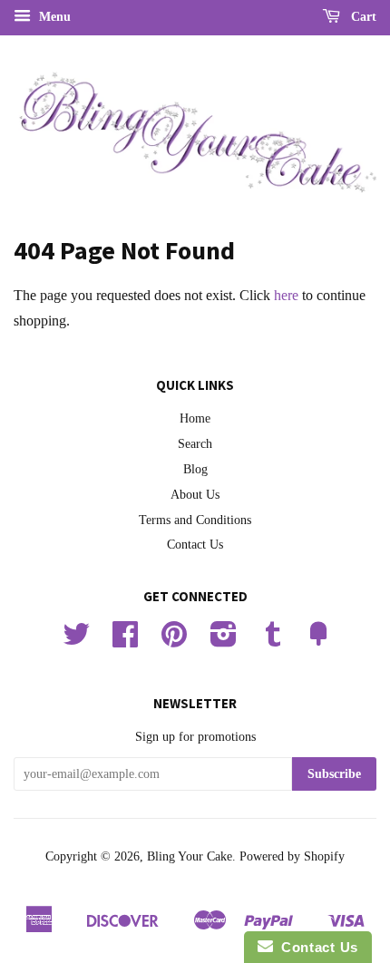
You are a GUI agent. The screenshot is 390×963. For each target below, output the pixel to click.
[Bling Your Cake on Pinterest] (174, 640)
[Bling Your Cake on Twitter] (76, 640)
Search (195, 444)
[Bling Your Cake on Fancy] (318, 640)
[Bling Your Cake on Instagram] (224, 640)
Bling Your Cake (189, 856)
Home (195, 418)
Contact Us (195, 544)
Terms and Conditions (195, 520)
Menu (53, 17)
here (286, 295)
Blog (195, 469)
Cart (361, 17)
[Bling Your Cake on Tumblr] (273, 640)
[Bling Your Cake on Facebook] (125, 640)
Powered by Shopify (292, 856)
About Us (195, 494)
